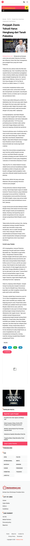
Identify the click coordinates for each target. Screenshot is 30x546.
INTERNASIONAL (8, 460)
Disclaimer (19, 536)
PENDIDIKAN (19, 468)
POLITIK (9, 19)
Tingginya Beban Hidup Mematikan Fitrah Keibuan (14, 438)
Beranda (4, 19)
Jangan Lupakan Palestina (10, 443)
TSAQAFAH (19, 471)
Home (7, 534)
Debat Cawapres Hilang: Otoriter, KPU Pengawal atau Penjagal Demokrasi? (13, 424)
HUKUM (6, 468)
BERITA (18, 460)
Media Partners (7, 519)
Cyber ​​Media (6, 503)
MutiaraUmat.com (8, 56)
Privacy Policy (11, 536)
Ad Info (5, 516)
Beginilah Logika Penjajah (11, 414)
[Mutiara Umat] (9, 8)
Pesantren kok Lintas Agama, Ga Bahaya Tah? (14, 418)
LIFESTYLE (6, 475)
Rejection (5, 525)
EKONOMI (18, 464)
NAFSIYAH (6, 464)
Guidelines (5, 509)
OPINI (5, 457)
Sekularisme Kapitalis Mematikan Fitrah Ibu (14, 434)
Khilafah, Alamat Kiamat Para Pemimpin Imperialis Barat (14, 429)
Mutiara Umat (19, 539)
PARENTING (7, 471)
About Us (14, 534)
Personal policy (7, 522)
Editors (5, 506)
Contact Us (21, 534)
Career (4, 500)
